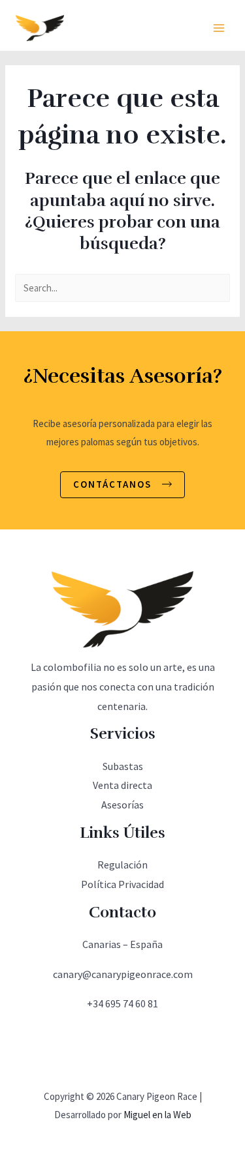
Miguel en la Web (157, 1114)
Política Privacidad (122, 884)
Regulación (122, 864)
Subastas (123, 766)
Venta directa (122, 785)
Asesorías (122, 804)
